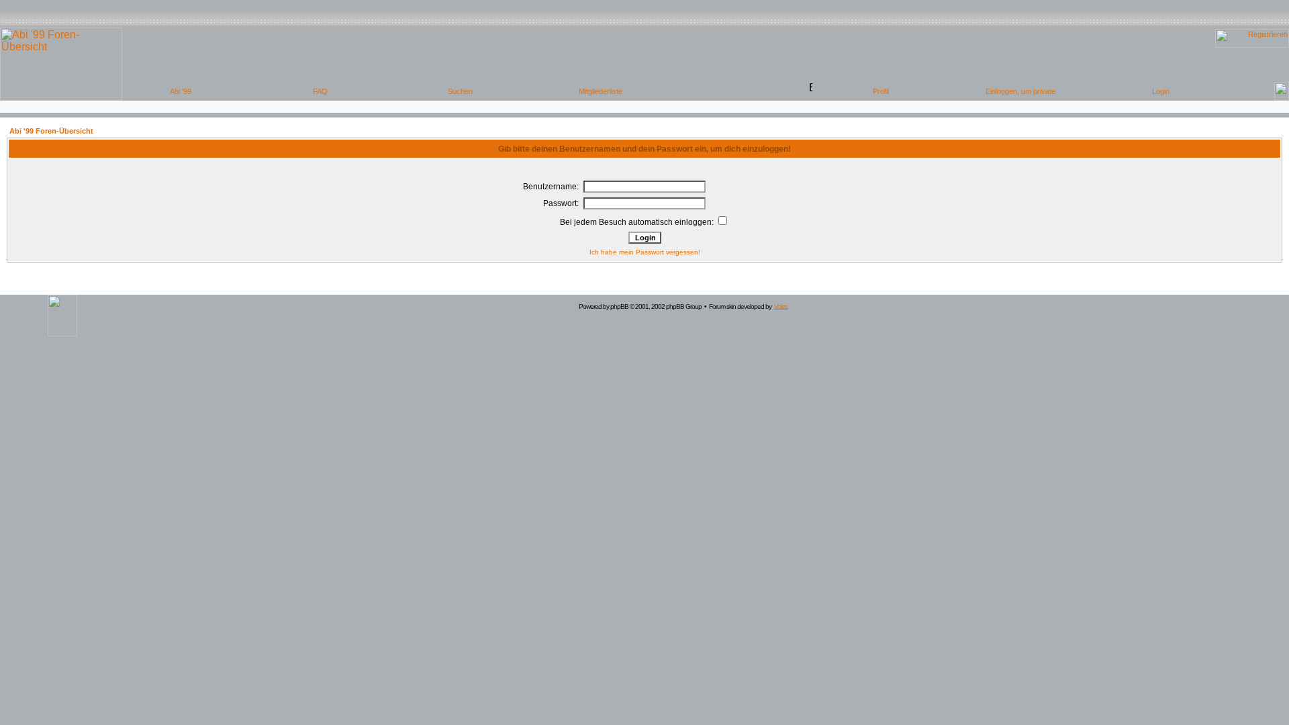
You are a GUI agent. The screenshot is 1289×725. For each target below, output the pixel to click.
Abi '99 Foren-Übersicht (51, 131)
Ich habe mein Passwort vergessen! (644, 252)
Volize (781, 306)
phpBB (619, 306)
